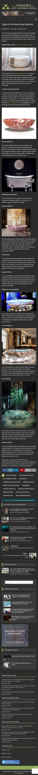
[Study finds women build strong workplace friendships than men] (7, 597)
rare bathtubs (8, 492)
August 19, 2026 (6, 705)
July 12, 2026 (14, 512)
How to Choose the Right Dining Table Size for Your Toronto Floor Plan (22, 518)
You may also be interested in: (15, 504)
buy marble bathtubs (26, 475)
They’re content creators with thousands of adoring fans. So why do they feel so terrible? (18, 680)
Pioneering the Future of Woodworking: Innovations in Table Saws (21, 538)
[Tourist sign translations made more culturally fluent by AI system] (7, 604)
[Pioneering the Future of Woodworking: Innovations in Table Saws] (5, 539)
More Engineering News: (10, 698)
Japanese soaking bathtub (24, 44)
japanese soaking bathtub (11, 482)
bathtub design (11, 475)
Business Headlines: (11, 589)
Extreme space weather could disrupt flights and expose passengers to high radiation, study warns (18, 732)
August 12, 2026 (6, 735)
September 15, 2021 (8, 29)
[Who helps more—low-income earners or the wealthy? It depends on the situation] (7, 618)
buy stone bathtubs (9, 478)
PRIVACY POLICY (6, 757)
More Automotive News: (10, 722)
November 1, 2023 (15, 540)
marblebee (25, 485)
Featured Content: (11, 650)
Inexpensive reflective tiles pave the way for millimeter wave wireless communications (18, 709)
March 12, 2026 (14, 521)
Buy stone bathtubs (14, 102)
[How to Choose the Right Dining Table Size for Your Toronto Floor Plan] (5, 519)
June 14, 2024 (14, 531)
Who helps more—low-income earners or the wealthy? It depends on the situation (22, 617)
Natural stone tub (9, 488)
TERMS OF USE (6, 753)
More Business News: (9, 675)
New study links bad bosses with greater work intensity (18, 692)
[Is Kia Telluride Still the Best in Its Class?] (7, 665)
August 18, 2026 (6, 683)
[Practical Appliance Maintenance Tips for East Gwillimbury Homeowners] (5, 510)
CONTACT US (5, 750)
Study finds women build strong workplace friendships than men (20, 595)
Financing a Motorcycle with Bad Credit (22, 656)
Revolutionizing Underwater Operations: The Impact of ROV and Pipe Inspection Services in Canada (23, 528)
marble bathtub (28, 482)
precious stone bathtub (26, 488)
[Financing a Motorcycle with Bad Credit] (7, 658)
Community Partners (21, 29)
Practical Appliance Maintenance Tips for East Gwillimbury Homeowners (22, 509)
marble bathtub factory (11, 485)
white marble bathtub (21, 73)
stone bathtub (8, 495)
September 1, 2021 (15, 573)
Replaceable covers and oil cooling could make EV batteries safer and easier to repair (16, 726)
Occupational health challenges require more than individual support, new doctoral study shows (22, 610)
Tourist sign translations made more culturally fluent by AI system (21, 602)
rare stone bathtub (22, 492)
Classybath (23, 478)
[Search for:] (19, 582)
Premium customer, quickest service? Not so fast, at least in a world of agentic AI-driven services (18, 686)
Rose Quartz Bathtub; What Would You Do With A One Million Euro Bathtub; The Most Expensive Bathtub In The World (22, 570)
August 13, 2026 (6, 729)
